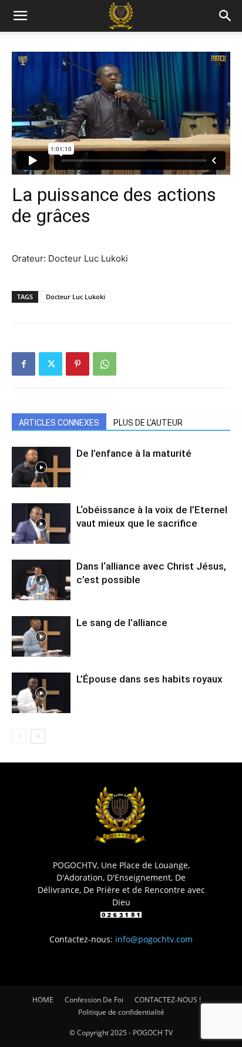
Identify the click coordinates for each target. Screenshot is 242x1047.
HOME (42, 1000)
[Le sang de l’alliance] (41, 636)
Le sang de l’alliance (121, 622)
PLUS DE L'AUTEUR (148, 422)
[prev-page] (19, 736)
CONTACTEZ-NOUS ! (168, 1000)
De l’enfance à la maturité (133, 453)
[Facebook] (23, 364)
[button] (20, 16)
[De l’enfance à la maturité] (41, 467)
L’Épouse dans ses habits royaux (149, 679)
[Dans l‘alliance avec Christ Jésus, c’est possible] (41, 580)
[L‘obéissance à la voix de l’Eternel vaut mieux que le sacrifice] (41, 523)
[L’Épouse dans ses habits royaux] (41, 693)
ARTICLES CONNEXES (59, 422)
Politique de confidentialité (121, 1012)
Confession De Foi (94, 1000)
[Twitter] (50, 364)
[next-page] (38, 736)
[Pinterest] (77, 364)
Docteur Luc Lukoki (75, 296)
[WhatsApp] (104, 364)
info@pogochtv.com (154, 939)
